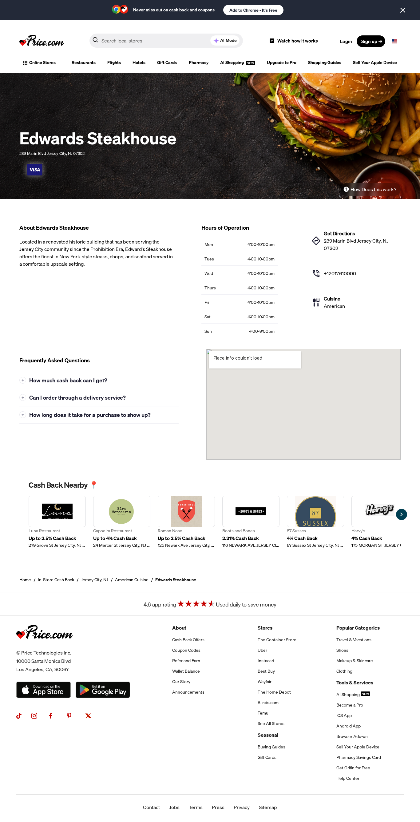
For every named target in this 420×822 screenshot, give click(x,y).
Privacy (242, 807)
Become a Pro (349, 705)
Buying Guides (271, 746)
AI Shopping (232, 62)
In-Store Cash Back (56, 579)
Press (218, 807)
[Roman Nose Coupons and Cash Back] (186, 522)
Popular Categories (358, 628)
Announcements (188, 692)
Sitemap (268, 807)
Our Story (181, 681)
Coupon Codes (186, 650)
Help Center (347, 778)
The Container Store (277, 639)
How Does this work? (373, 189)
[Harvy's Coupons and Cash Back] (380, 522)
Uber (262, 650)
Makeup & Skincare (354, 660)
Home (25, 579)
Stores (265, 628)
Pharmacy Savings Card (358, 757)
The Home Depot (274, 692)
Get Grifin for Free (353, 767)
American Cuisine (132, 579)
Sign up (369, 41)
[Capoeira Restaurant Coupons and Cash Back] (121, 522)
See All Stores (271, 723)
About (179, 628)
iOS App (344, 715)
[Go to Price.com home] (41, 41)
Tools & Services (354, 682)
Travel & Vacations (353, 639)
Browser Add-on (352, 736)
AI (228, 40)
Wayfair (264, 681)
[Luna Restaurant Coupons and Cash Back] (57, 522)
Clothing (344, 671)
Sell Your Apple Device (375, 62)
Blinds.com (268, 702)
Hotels (139, 62)
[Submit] (95, 41)
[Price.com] (44, 645)
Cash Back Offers (188, 639)
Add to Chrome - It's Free (253, 10)
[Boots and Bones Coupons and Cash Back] (250, 522)
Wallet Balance (186, 671)
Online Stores (42, 62)
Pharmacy (198, 62)
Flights (114, 62)
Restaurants (84, 62)
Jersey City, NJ (94, 579)
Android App (348, 726)
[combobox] (166, 40)
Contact (151, 807)
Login (346, 41)
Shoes (342, 650)
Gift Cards (167, 62)
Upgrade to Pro (281, 62)
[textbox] (394, 41)
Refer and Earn (186, 660)
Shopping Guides (324, 62)
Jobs (174, 807)
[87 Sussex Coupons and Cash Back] (315, 522)
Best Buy (266, 671)
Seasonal (268, 735)
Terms (196, 807)
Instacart (266, 660)
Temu (263, 713)
